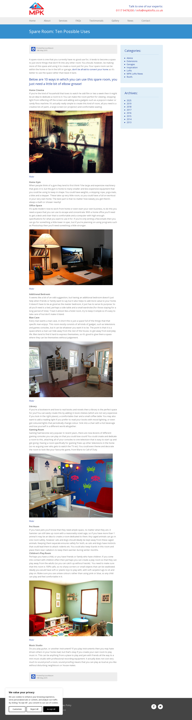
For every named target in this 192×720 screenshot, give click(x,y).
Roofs (129, 76)
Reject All (34, 709)
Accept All (51, 709)
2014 (129, 119)
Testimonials (96, 20)
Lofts (129, 70)
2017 (129, 109)
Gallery (115, 20)
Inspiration (132, 67)
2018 (129, 106)
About (47, 20)
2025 (129, 100)
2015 (129, 116)
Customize (17, 709)
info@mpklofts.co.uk (149, 10)
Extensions (132, 61)
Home (32, 20)
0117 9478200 (125, 10)
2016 (129, 113)
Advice (130, 58)
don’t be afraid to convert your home (90, 69)
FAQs (78, 20)
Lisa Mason (49, 48)
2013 (129, 122)
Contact (146, 20)
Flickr (31, 176)
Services (63, 20)
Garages (131, 64)
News (130, 20)
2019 (129, 103)
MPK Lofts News (135, 73)
